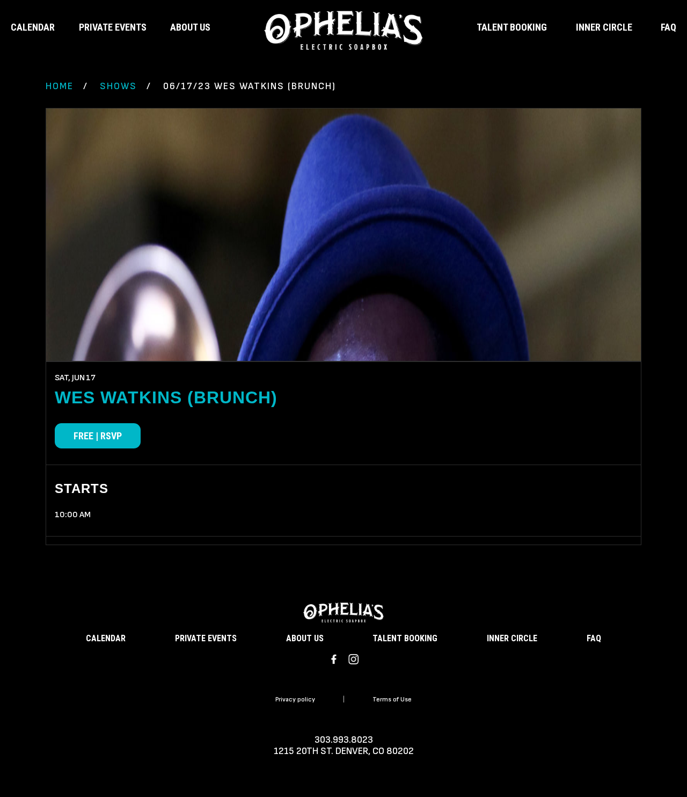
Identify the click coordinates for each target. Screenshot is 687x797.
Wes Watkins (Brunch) (166, 397)
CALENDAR (33, 27)
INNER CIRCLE (604, 27)
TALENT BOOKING (512, 27)
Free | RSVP (98, 435)
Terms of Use (392, 699)
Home (60, 86)
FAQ (668, 27)
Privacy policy (295, 699)
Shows (118, 86)
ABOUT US (190, 27)
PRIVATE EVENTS (113, 27)
